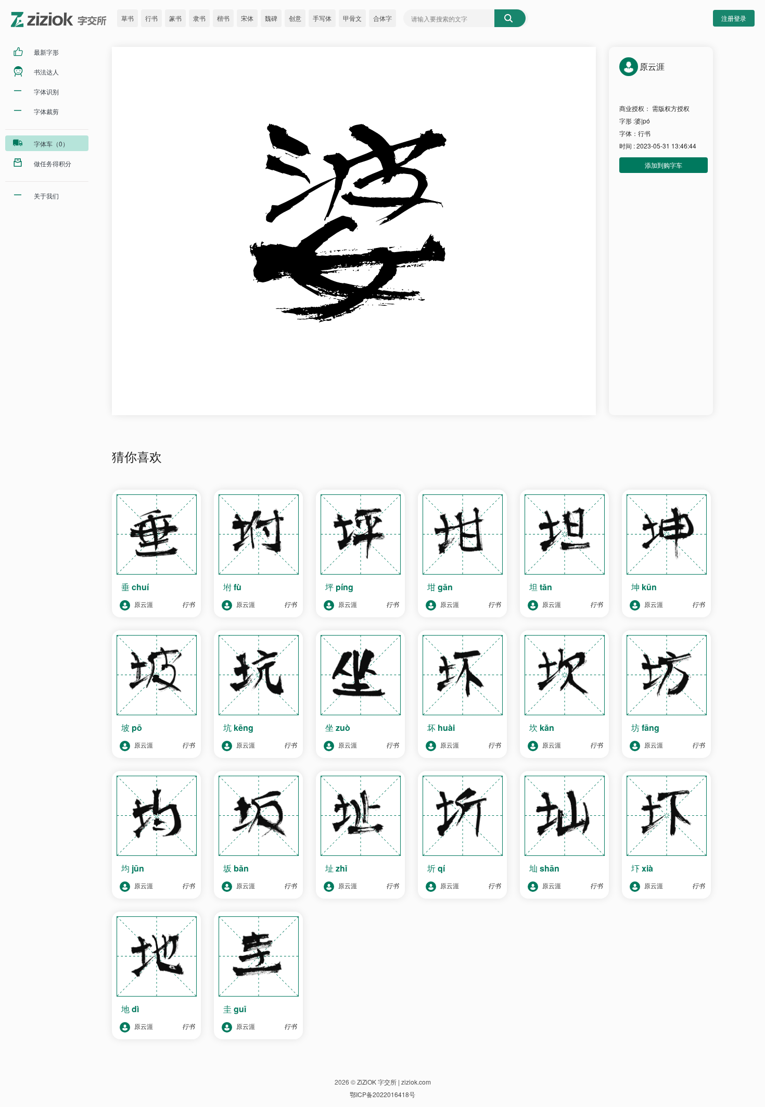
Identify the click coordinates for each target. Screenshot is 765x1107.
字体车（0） (51, 143)
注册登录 (733, 18)
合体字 (382, 18)
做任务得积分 (52, 163)
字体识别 (46, 91)
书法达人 (46, 71)
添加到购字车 (663, 164)
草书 (127, 18)
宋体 (247, 18)
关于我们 (46, 195)
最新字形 (46, 51)
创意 (295, 18)
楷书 (223, 18)
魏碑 (271, 18)
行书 (151, 18)
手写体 (322, 18)
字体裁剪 (46, 111)
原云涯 (143, 604)
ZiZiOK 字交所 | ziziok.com (394, 1081)
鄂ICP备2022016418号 (382, 1094)
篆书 (175, 18)
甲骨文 (352, 18)
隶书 (199, 18)
